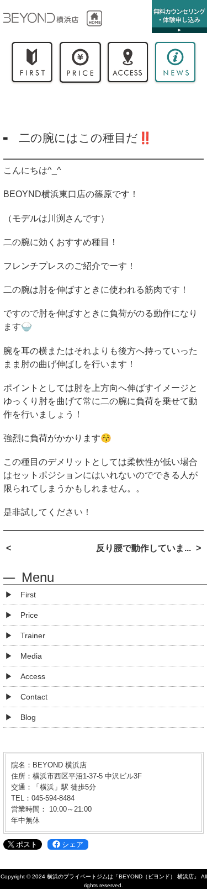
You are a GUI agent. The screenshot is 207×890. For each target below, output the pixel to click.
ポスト (27, 844)
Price (79, 65)
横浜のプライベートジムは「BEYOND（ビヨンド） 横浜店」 (123, 876)
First (32, 65)
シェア (72, 844)
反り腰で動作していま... (143, 548)
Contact (33, 696)
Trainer (32, 635)
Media (31, 655)
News (175, 65)
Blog (28, 717)
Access (127, 65)
